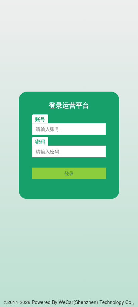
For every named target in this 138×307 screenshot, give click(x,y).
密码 (40, 141)
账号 (40, 119)
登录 (69, 173)
